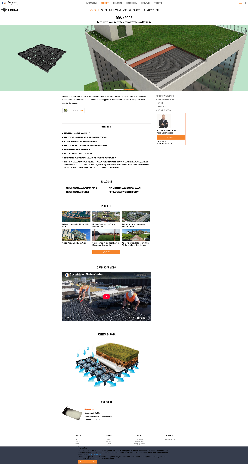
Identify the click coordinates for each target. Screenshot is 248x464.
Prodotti (105, 3)
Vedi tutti (106, 252)
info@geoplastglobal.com (165, 143)
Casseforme (78, 441)
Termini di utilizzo (139, 441)
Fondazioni (77, 443)
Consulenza (131, 3)
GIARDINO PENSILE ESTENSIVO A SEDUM (125, 188)
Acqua (77, 439)
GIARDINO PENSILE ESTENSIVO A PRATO (81, 188)
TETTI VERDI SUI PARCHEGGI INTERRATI (124, 192)
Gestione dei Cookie (94, 455)
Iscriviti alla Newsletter (165, 100)
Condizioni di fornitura (139, 443)
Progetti (158, 3)
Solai (78, 445)
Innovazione (91, 3)
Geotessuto (88, 409)
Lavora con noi (139, 439)
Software (145, 3)
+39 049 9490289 (161, 141)
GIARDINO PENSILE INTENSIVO (77, 192)
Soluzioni (117, 3)
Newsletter (139, 445)
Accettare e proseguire (87, 462)
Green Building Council (170, 439)
